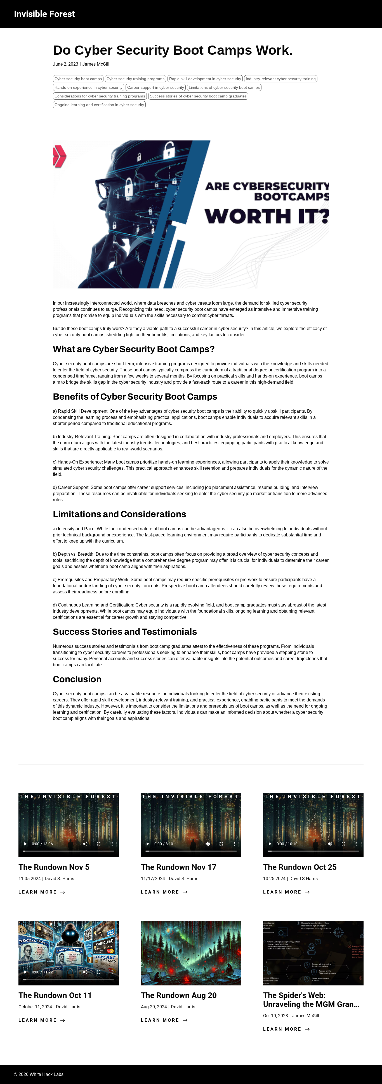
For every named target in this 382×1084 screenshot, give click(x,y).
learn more (37, 892)
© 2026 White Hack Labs (38, 1074)
